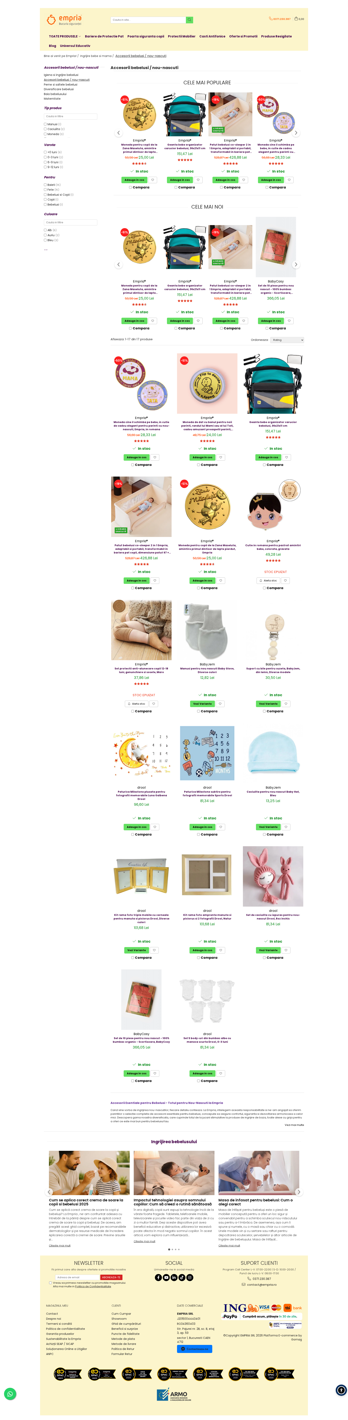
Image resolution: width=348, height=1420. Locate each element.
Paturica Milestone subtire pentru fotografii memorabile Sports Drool (207, 793)
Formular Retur (122, 1354)
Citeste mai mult (59, 1245)
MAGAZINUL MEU (57, 1306)
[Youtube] (166, 1277)
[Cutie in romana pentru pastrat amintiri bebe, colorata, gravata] (273, 507)
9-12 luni (54, 167)
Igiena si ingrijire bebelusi (61, 75)
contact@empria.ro (261, 1284)
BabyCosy (276, 281)
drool (141, 787)
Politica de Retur (123, 1349)
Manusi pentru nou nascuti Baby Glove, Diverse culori (207, 670)
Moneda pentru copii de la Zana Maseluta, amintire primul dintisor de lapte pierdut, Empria (139, 148)
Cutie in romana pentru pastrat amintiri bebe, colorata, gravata (273, 547)
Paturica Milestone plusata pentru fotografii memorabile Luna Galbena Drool (141, 795)
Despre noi (53, 1319)
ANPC (50, 1354)
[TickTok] (181, 1277)
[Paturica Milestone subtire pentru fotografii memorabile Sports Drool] (207, 753)
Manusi (52, 124)
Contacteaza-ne (197, 1349)
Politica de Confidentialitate (93, 1286)
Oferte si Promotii (243, 36)
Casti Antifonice (212, 36)
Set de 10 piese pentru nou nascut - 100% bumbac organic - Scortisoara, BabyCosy (276, 289)
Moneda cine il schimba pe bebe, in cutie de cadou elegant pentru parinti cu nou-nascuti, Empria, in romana (276, 148)
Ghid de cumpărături (126, 1324)
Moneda (53, 134)
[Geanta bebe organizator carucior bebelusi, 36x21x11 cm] (185, 114)
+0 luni (53, 152)
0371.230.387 (261, 1279)
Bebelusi (53, 205)
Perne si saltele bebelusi (60, 85)
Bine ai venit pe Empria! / (62, 56)
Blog (52, 46)
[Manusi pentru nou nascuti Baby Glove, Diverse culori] (207, 630)
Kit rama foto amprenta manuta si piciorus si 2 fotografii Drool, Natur (207, 916)
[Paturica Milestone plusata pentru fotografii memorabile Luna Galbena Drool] (141, 753)
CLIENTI (116, 1306)
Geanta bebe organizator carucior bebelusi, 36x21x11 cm (184, 146)
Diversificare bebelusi (59, 89)
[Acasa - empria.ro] (64, 20)
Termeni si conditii (59, 1324)
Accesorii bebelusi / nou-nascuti (67, 80)
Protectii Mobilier (182, 36)
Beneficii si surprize (125, 1329)
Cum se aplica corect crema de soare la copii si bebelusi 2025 (86, 1202)
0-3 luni (53, 157)
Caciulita (54, 129)
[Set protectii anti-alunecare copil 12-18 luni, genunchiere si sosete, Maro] (141, 630)
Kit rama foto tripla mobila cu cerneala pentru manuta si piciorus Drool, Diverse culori (141, 918)
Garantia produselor (60, 1334)
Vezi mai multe (294, 1125)
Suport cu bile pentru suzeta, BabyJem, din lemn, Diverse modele (273, 670)
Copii (51, 200)
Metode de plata (123, 1339)
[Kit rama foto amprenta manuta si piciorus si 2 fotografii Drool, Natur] (207, 876)
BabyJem (207, 664)
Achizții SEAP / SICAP (60, 1344)
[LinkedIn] (174, 1277)
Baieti (51, 185)
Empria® (139, 140)
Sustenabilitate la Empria (63, 1339)
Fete (51, 190)
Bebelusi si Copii (59, 195)
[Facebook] (158, 1277)
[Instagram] (189, 1277)
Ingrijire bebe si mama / (97, 56)
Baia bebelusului (55, 94)
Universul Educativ (75, 46)
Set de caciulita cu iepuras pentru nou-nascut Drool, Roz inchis (273, 916)
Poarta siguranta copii (145, 36)
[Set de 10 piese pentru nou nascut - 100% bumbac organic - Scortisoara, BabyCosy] (276, 247)
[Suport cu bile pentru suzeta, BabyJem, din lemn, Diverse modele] (273, 630)
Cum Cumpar (121, 1314)
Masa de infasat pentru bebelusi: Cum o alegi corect (256, 1202)
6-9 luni (53, 162)
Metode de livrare (124, 1344)
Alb (50, 230)
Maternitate (52, 99)
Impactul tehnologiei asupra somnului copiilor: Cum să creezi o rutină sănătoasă (173, 1202)
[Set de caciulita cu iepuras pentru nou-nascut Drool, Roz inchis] (273, 876)
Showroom (119, 1319)
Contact (52, 1314)
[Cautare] (189, 20)
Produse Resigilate (276, 36)
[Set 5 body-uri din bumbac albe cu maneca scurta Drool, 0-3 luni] (207, 999)
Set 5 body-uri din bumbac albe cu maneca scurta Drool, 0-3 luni (207, 1040)
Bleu (51, 240)
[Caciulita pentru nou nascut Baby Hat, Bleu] (273, 753)
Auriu (51, 235)
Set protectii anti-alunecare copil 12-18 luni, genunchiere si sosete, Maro (141, 670)
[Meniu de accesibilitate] (341, 1390)
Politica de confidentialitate (65, 1329)
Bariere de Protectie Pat (104, 36)
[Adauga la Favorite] (152, 180)
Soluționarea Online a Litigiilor (66, 1349)
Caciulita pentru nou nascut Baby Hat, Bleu (273, 793)
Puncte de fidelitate (126, 1334)
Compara (141, 187)
